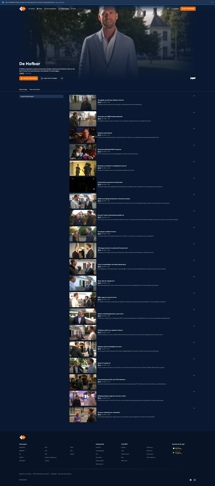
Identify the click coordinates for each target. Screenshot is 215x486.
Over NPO (98, 447)
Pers (97, 454)
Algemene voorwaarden (25, 474)
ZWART (72, 454)
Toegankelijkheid (100, 450)
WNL (71, 450)
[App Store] (177, 448)
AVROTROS (22, 447)
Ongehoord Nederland (50, 457)
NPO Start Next (125, 454)
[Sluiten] (212, 2)
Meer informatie (59, 2)
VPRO (71, 447)
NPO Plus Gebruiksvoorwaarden (41, 474)
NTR (46, 454)
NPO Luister (124, 460)
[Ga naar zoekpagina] (168, 9)
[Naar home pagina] (22, 9)
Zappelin (123, 447)
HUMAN (21, 457)
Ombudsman (150, 454)
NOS (46, 450)
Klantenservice (99, 464)
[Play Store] (177, 452)
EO (20, 454)
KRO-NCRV (22, 460)
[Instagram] (195, 480)
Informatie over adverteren (64, 474)
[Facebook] (191, 480)
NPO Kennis (150, 447)
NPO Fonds (149, 450)
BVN (122, 457)
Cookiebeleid (53, 474)
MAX (46, 447)
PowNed (47, 460)
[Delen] (62, 78)
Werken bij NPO (100, 460)
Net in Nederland (151, 457)
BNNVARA (21, 450)
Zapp (122, 450)
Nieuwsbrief (99, 457)
